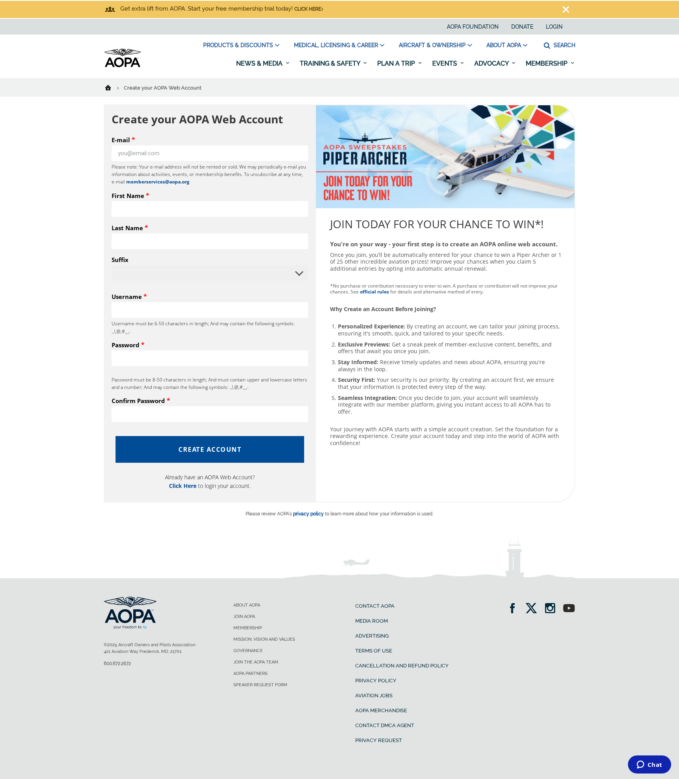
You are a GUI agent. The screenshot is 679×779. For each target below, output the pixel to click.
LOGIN (554, 27)
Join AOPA (244, 616)
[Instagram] (553, 609)
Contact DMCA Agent (384, 725)
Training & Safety (331, 63)
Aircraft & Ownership (432, 45)
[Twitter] (534, 609)
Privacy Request (378, 740)
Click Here (182, 485)
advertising (372, 636)
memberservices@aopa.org (157, 181)
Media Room (371, 621)
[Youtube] (569, 609)
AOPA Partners (250, 673)
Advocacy (492, 63)
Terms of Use (373, 651)
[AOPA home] (122, 66)
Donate (522, 27)
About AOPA (503, 45)
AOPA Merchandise (381, 710)
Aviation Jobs (374, 695)
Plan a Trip (397, 63)
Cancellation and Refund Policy (402, 666)
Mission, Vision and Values (264, 639)
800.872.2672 (117, 663)
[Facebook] (515, 609)
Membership (547, 63)
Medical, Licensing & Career (336, 45)
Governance (248, 650)
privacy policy (308, 514)
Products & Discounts (238, 45)
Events (445, 63)
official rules (374, 291)
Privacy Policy (375, 681)
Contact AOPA (375, 606)
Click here (307, 9)
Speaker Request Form (260, 684)
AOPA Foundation (473, 27)
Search (563, 45)
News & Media (260, 63)
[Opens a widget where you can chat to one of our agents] (649, 765)
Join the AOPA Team (255, 662)
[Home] (113, 87)
